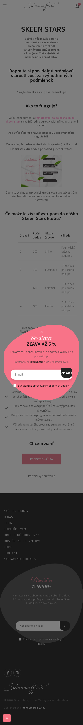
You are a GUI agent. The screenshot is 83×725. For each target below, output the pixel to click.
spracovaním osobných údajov (51, 385)
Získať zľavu (66, 373)
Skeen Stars (36, 362)
